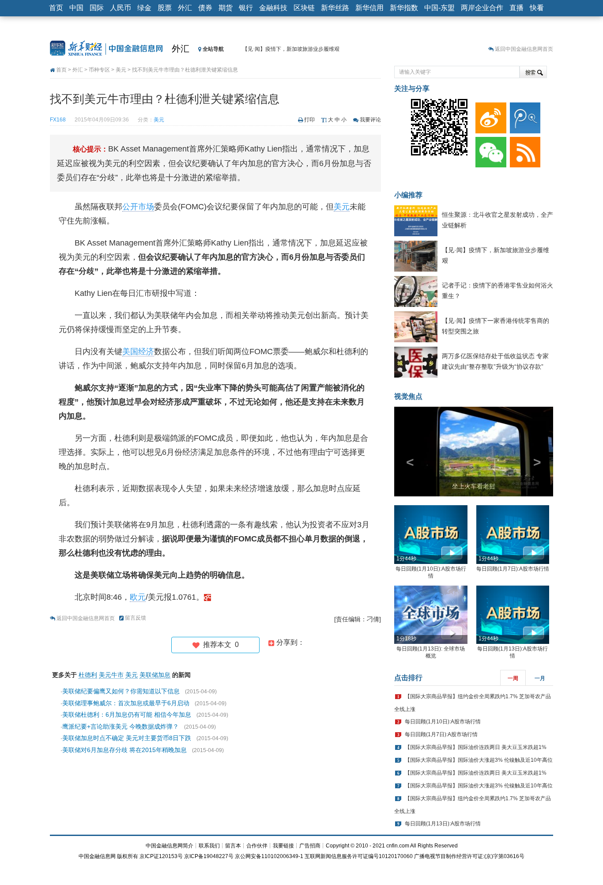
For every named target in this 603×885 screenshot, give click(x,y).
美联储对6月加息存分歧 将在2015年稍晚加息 (124, 749)
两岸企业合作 (482, 7)
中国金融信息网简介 (169, 846)
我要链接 (283, 846)
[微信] (489, 150)
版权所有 (127, 856)
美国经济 (138, 351)
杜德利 (88, 674)
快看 (537, 7)
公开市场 (138, 206)
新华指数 (404, 7)
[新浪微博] (489, 116)
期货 (226, 7)
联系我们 (209, 846)
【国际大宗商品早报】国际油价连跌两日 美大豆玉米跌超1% (475, 747)
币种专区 (99, 70)
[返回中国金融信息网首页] (207, 597)
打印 (309, 120)
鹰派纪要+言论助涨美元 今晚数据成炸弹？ (120, 726)
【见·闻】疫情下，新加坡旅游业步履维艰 (290, 49)
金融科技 (273, 7)
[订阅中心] (523, 150)
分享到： (290, 642)
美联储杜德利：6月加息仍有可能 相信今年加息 (126, 714)
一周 (513, 678)
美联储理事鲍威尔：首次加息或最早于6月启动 (125, 703)
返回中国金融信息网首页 (524, 49)
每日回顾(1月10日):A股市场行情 (443, 722)
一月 (540, 678)
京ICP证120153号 (161, 856)
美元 (121, 70)
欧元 (138, 597)
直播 (516, 7)
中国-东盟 (439, 7)
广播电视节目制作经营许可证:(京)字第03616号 (469, 856)
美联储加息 (154, 674)
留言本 (233, 846)
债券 (205, 7)
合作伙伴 (257, 846)
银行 (246, 7)
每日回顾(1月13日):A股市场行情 (443, 824)
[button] (406, 451)
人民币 (120, 7)
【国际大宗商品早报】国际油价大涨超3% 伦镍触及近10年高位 (479, 760)
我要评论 (370, 120)
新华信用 (369, 7)
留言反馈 (135, 618)
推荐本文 (219, 644)
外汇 (185, 7)
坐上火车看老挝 (473, 486)
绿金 (144, 7)
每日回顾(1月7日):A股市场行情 (512, 569)
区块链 (304, 7)
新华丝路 (335, 7)
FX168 (58, 120)
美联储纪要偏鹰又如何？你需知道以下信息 (121, 691)
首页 (56, 7)
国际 (97, 7)
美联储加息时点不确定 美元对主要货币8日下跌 (126, 737)
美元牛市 (111, 674)
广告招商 (309, 846)
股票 (165, 7)
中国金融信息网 (97, 856)
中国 (76, 7)
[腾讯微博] (523, 116)
